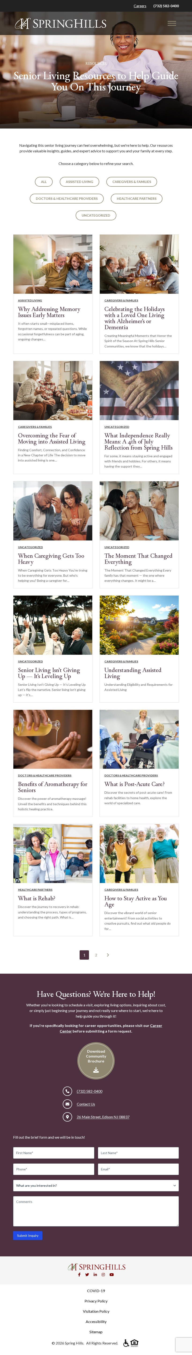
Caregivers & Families (131, 182)
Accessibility (96, 1321)
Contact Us (86, 1104)
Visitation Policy (96, 1311)
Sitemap (96, 1332)
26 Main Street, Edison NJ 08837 (103, 1117)
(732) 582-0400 (166, 6)
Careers (140, 6)
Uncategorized (96, 215)
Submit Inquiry (27, 1235)
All (44, 182)
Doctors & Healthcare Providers (67, 198)
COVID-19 (96, 1290)
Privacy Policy (96, 1301)
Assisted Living (79, 182)
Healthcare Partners (136, 198)
